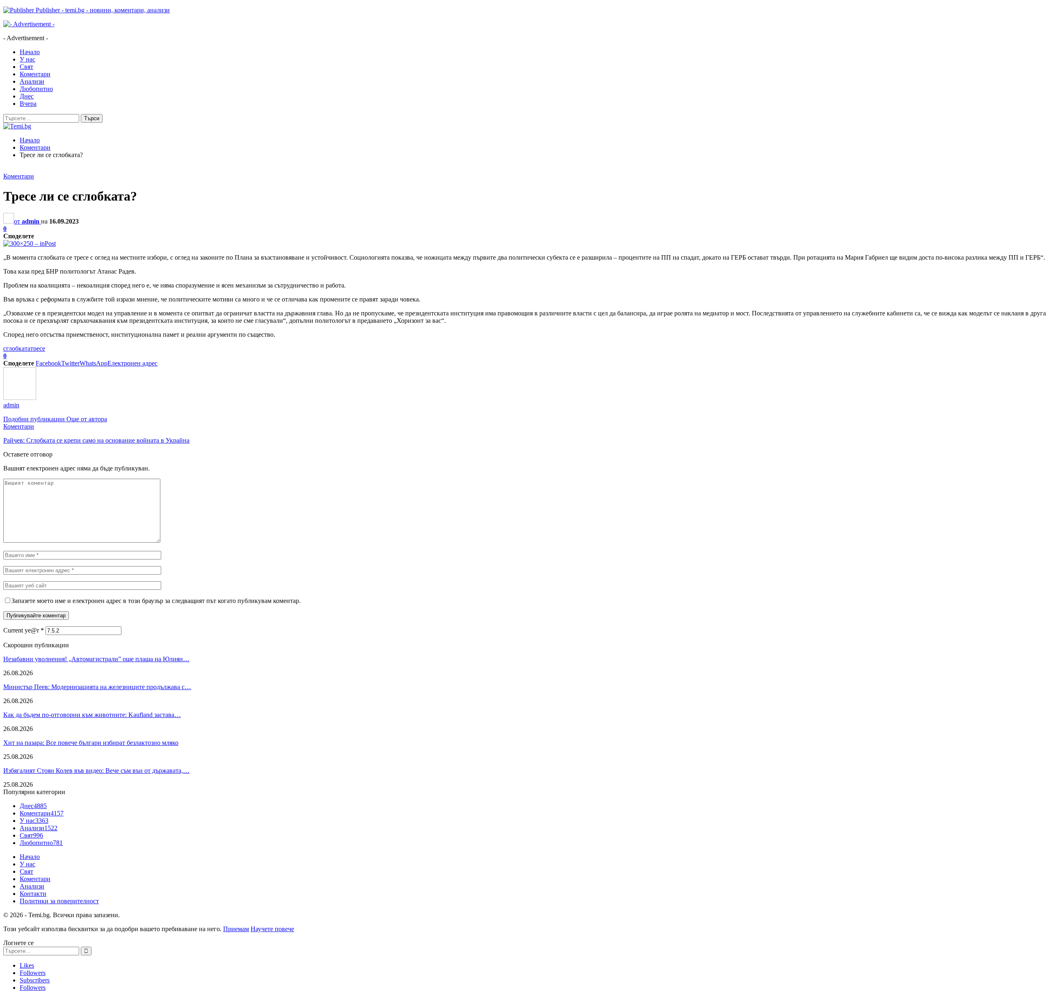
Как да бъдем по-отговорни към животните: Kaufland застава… (92, 714)
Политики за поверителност (59, 901)
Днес (27, 96)
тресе (37, 348)
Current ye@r (23, 630)
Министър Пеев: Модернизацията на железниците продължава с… (97, 686)
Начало (30, 51)
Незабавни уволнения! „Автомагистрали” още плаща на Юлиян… (96, 658)
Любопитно (36, 88)
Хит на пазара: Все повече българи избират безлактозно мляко (90, 742)
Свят (26, 66)
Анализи (32, 81)
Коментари (35, 74)
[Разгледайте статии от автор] (19, 397)
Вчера (28, 103)
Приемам (236, 928)
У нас (27, 59)
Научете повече (272, 928)
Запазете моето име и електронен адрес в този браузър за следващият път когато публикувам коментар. (156, 600)
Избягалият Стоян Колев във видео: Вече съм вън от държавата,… (96, 770)
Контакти (33, 893)
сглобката (16, 348)
